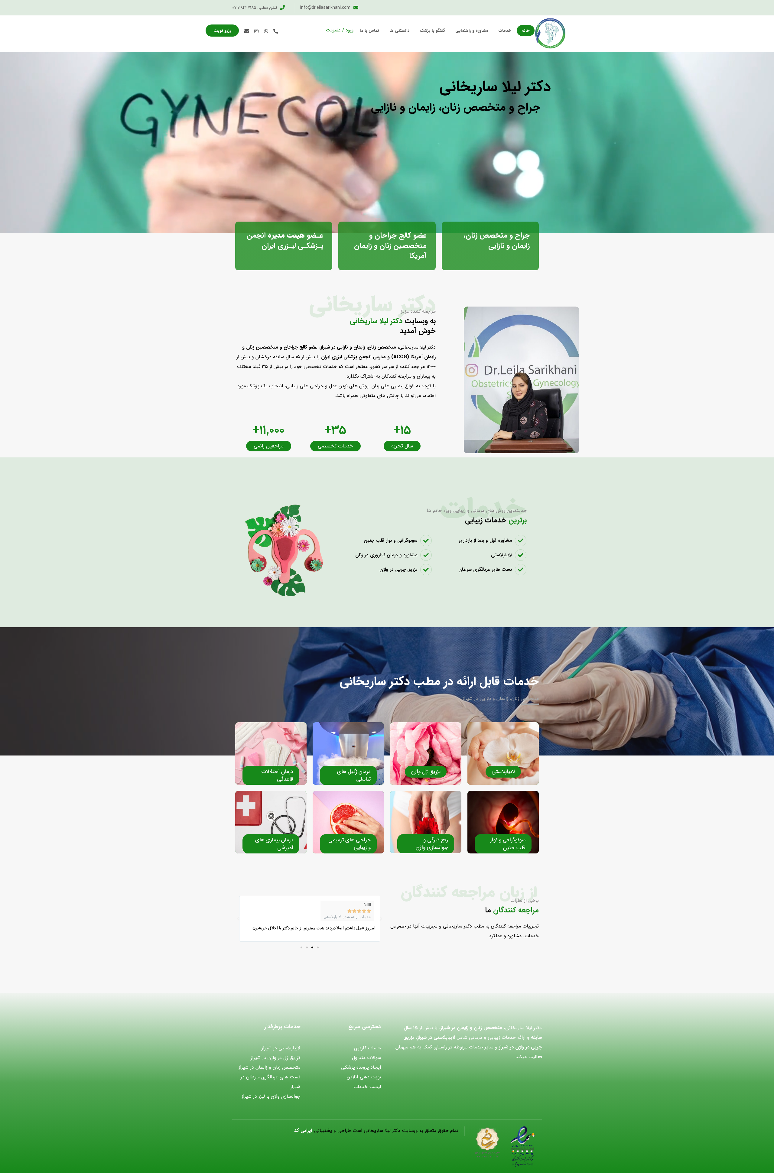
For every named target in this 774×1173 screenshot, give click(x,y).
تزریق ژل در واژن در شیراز (275, 1057)
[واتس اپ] (266, 31)
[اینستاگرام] (256, 31)
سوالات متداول (366, 1057)
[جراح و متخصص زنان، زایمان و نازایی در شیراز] (550, 33)
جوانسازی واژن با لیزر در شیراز (271, 1096)
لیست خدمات (367, 1086)
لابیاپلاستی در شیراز (281, 1048)
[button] (318, 947)
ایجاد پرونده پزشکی (361, 1067)
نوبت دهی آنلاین (364, 1077)
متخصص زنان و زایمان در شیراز (269, 1067)
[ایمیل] (247, 31)
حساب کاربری (367, 1048)
